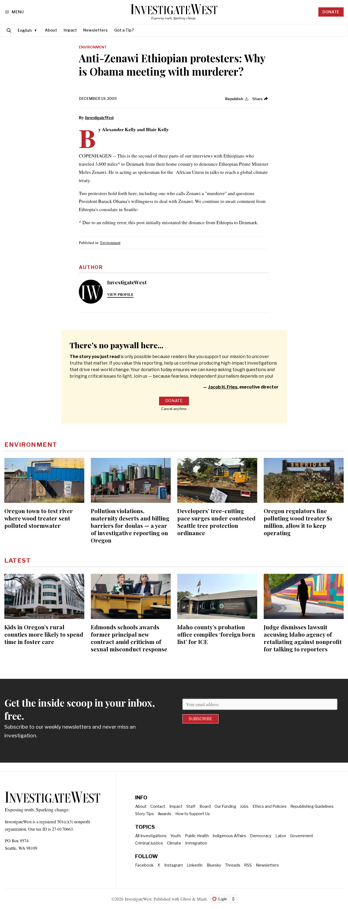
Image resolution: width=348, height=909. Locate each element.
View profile (120, 294)
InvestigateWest (99, 117)
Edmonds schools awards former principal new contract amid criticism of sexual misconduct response (129, 638)
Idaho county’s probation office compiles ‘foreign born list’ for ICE (216, 634)
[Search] (9, 30)
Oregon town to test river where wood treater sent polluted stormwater (38, 518)
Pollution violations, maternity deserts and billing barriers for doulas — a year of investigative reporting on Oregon (130, 525)
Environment (93, 47)
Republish (234, 99)
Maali (202, 899)
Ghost (186, 899)
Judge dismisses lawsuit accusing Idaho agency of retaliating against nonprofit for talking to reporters (303, 638)
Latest (17, 560)
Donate (330, 12)
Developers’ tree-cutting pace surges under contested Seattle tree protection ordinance (216, 522)
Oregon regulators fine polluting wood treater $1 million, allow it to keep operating (298, 522)
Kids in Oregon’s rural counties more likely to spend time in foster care (43, 634)
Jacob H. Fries (222, 387)
